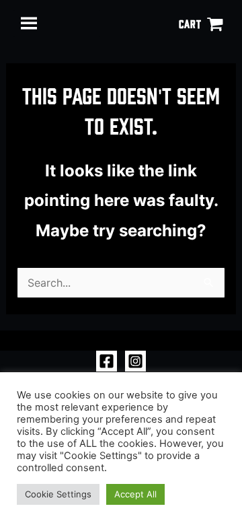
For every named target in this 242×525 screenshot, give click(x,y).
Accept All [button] (135, 494)
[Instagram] (135, 361)
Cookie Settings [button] (58, 494)
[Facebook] (106, 361)
